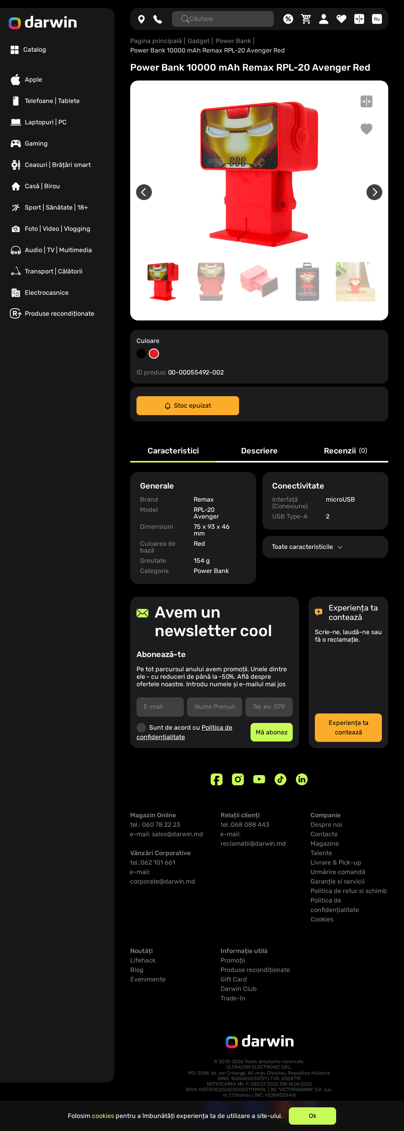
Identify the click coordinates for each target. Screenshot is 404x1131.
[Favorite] (341, 19)
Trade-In (233, 998)
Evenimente (148, 979)
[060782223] (158, 19)
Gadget (198, 41)
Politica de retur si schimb (348, 891)
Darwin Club (239, 988)
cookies (103, 1116)
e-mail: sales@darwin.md (166, 834)
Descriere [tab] (259, 451)
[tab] (28, 49)
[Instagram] (238, 779)
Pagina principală (156, 41)
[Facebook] (217, 779)
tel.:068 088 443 (245, 824)
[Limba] (377, 19)
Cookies (321, 919)
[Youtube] (259, 779)
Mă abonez (272, 732)
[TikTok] (280, 779)
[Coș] (306, 19)
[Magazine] (141, 19)
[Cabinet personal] (324, 19)
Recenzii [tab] (345, 451)
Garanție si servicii (337, 881)
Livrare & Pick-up (335, 862)
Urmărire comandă (337, 872)
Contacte (324, 834)
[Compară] (359, 19)
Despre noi (326, 824)
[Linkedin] (302, 779)
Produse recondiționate (255, 970)
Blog (137, 970)
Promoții (233, 960)
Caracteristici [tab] (173, 451)
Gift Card (234, 979)
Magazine (324, 843)
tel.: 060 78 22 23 (155, 824)
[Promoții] (288, 19)
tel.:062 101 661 (152, 862)
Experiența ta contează (348, 727)
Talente (321, 853)
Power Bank (233, 41)
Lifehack (142, 960)
